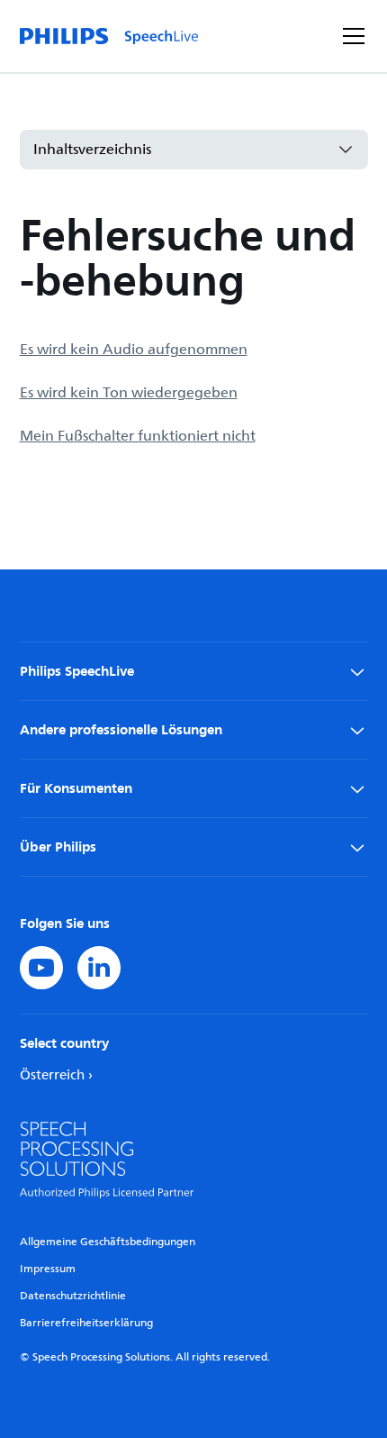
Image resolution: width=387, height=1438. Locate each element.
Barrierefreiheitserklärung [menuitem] (86, 1323)
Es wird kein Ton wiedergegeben (129, 393)
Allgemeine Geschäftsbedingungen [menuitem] (107, 1242)
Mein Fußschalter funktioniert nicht (138, 436)
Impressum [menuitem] (48, 1269)
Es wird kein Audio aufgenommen (134, 349)
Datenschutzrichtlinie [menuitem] (73, 1296)
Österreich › (56, 1075)
